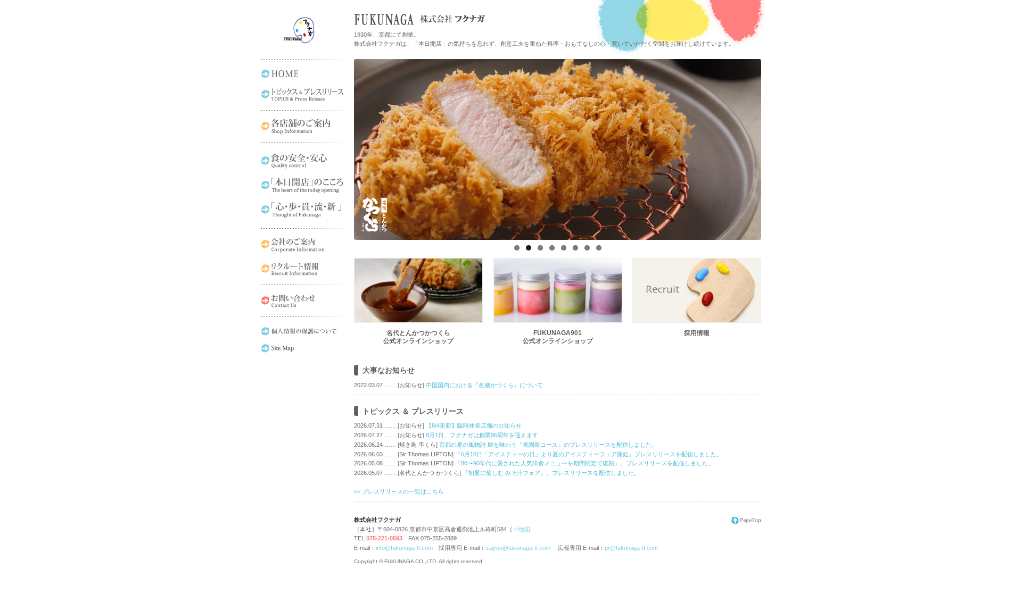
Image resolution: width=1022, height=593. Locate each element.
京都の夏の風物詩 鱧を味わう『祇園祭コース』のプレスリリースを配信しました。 (548, 444)
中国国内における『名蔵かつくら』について (484, 385)
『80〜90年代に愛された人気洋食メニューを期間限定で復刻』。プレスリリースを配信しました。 (584, 463)
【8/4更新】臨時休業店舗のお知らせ (474, 425)
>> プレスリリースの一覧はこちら (399, 491)
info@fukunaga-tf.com (404, 548)
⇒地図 (521, 529)
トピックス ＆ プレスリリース (413, 411)
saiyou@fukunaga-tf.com (517, 548)
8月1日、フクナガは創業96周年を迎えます (482, 435)
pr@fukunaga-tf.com (631, 548)
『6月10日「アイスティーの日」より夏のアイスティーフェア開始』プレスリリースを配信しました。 (588, 454)
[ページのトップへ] (745, 523)
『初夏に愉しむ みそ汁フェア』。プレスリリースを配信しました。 (551, 473)
